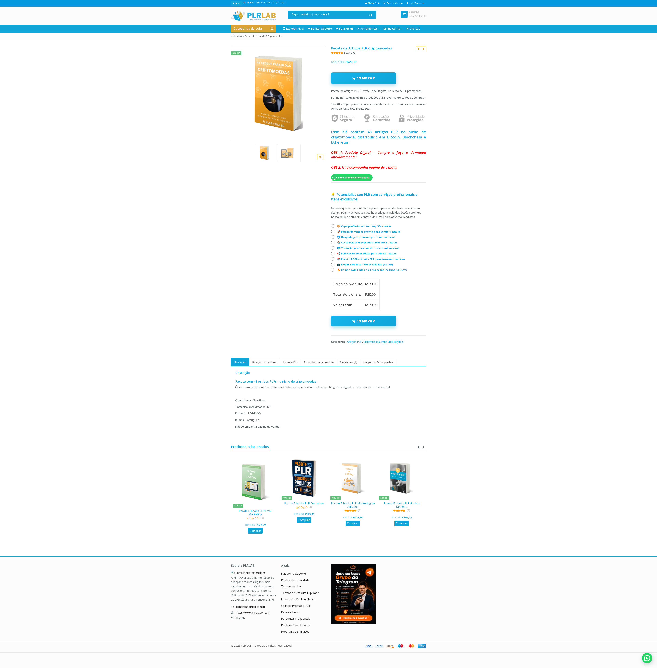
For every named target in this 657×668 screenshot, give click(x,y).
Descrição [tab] (240, 362)
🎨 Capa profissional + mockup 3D (364, 226)
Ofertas (414, 28)
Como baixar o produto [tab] (319, 362)
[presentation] (418, 447)
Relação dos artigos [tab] (264, 362)
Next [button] (319, 93)
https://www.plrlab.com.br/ (253, 612)
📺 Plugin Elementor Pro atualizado (365, 264)
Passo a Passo (290, 612)
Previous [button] (237, 93)
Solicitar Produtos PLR (295, 606)
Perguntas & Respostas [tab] (378, 362)
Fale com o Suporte (293, 573)
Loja (240, 36)
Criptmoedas (371, 342)
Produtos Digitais (392, 342)
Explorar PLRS (295, 28)
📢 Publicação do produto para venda (366, 253)
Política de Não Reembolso (298, 599)
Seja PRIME (346, 28)
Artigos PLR (354, 342)
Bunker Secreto (321, 28)
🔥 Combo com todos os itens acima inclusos (372, 270)
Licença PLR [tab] (290, 362)
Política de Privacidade (295, 580)
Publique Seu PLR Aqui (295, 625)
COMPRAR (365, 78)
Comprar (365, 321)
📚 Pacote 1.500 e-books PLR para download (371, 259)
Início (233, 36)
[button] (323, 160)
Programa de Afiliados (295, 631)
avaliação (350, 53)
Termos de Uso (291, 586)
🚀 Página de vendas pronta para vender (368, 231)
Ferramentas (369, 28)
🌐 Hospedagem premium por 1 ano (366, 237)
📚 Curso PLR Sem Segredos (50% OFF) (367, 242)
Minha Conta (392, 28)
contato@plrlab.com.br (250, 607)
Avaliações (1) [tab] (348, 362)
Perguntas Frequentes (295, 618)
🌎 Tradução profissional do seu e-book (368, 248)
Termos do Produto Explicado (300, 593)
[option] (278, 94)
